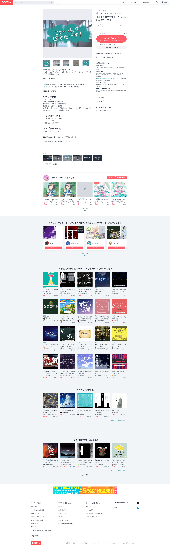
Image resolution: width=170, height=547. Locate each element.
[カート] (119, 13)
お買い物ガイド (62, 510)
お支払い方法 (101, 101)
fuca (51, 243)
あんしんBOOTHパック (101, 78)
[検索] (52, 2)
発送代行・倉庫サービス (37, 516)
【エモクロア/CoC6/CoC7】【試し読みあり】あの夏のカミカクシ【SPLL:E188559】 (67, 200)
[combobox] (34, 2)
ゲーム (98, 10)
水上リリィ (95, 243)
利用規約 (74, 543)
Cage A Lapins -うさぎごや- (63, 178)
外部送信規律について (114, 543)
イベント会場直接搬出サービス (39, 520)
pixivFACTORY (99, 90)
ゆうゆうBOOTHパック (114, 78)
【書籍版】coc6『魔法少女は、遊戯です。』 (101, 200)
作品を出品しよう (148, 2)
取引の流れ (101, 97)
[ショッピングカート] (157, 2)
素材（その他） (81, 198)
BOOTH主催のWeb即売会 (65, 523)
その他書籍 (97, 198)
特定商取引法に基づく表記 (103, 107)
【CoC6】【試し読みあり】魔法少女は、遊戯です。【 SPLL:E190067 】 (118, 200)
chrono (116, 243)
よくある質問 (90, 510)
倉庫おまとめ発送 (63, 520)
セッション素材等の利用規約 (84, 200)
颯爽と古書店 (75, 243)
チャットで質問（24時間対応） (95, 513)
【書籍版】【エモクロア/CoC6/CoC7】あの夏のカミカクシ (50, 200)
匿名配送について (36, 513)
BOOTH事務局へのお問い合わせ (95, 516)
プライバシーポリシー (102, 543)
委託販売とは (34, 527)
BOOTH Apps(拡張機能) (37, 510)
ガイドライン (93, 543)
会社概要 (68, 543)
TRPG (104, 10)
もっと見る (85, 253)
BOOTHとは (134, 2)
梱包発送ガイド (35, 523)
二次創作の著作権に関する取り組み (41, 530)
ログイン (124, 2)
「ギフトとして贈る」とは (105, 57)
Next (90, 33)
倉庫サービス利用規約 (83, 543)
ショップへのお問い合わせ (103, 110)
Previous (44, 33)
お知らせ (88, 506)
